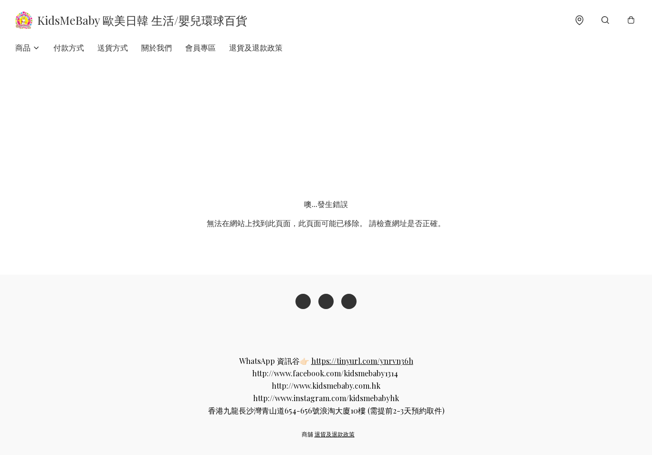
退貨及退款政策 (256, 47)
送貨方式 (112, 47)
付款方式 (68, 47)
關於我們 (156, 47)
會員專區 (200, 47)
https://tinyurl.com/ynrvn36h (362, 361)
